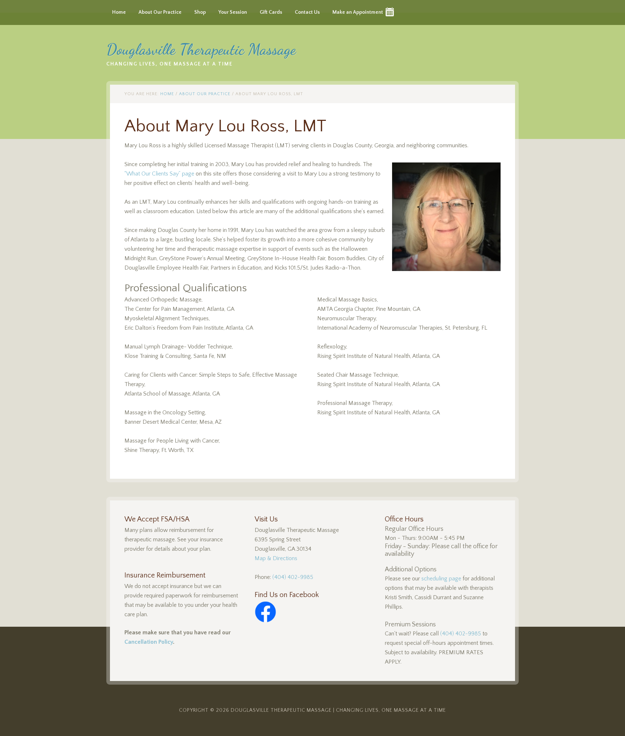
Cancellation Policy (148, 642)
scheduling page (441, 578)
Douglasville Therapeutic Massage (201, 49)
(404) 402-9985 (292, 577)
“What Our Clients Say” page (159, 173)
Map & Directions (276, 558)
